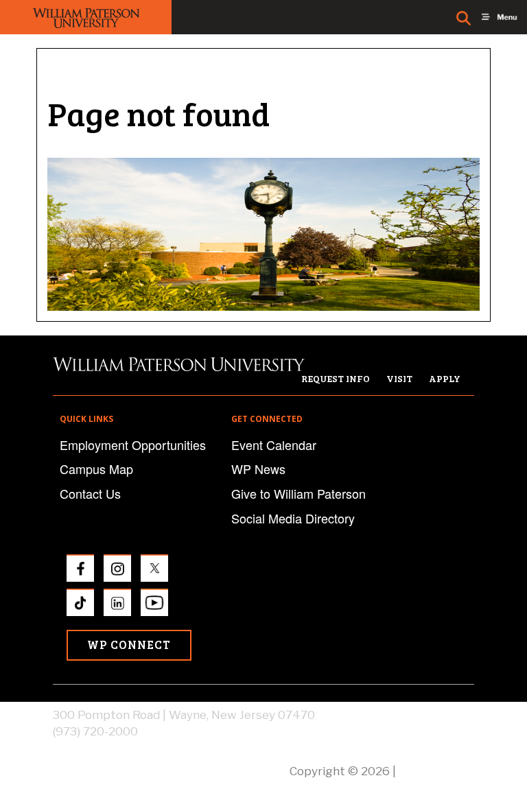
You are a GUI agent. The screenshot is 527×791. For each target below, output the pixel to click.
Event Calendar (273, 444)
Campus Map (96, 468)
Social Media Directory (293, 518)
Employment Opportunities (133, 444)
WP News (258, 468)
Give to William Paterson (298, 493)
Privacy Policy (436, 771)
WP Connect (129, 644)
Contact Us (90, 493)
